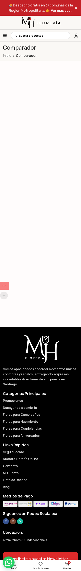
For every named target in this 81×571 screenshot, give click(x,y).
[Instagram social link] (13, 521)
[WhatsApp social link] (20, 521)
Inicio (7, 55)
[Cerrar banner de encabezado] (76, 8)
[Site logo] (40, 22)
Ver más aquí (61, 10)
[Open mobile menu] (5, 35)
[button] (9, 562)
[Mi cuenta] (76, 35)
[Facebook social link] (6, 521)
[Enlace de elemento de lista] (40, 400)
